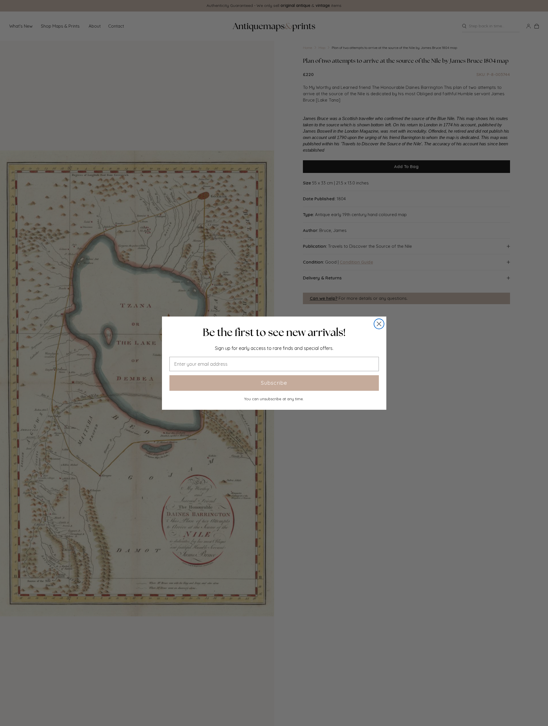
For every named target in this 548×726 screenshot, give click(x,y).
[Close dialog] (379, 324)
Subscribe (274, 383)
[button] (274, 332)
